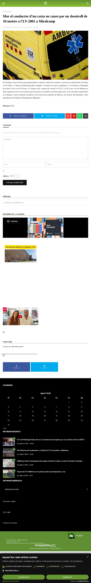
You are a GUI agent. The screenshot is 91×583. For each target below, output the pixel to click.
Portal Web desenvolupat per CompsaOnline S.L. (45, 548)
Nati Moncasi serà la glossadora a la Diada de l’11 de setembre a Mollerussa (42, 450)
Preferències (54, 566)
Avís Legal (6, 512)
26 (33, 420)
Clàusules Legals (9, 501)
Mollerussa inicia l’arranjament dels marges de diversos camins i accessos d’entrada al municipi (49, 461)
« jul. (5, 428)
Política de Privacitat (10, 581)
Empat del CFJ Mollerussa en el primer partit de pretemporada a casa (41, 472)
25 (20, 420)
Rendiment (40, 566)
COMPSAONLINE (83, 581)
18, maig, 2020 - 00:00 (30, 27)
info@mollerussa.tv (22, 540)
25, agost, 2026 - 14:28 (25, 454)
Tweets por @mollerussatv (13, 346)
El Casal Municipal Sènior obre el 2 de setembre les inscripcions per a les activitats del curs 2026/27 (50, 440)
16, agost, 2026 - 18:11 (25, 475)
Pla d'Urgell (7, 11)
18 (20, 416)
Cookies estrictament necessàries (18, 566)
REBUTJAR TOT (67, 577)
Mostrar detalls (12, 571)
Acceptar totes (23, 577)
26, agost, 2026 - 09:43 (25, 443)
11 (20, 411)
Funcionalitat (70, 566)
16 (82, 411)
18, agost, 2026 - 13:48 (25, 465)
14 (56, 411)
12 (33, 411)
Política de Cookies (10, 523)
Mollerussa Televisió (13, 27)
